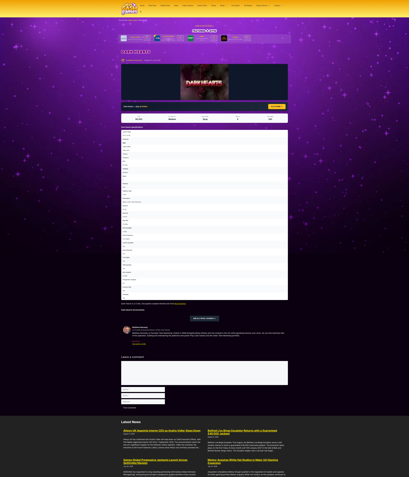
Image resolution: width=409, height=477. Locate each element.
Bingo (222, 5)
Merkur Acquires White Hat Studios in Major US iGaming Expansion (243, 461)
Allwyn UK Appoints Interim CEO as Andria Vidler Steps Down (161, 430)
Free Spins (236, 5)
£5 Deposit (248, 5)
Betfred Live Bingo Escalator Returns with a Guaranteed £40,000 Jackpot (242, 432)
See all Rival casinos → (204, 318)
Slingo (213, 5)
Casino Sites (202, 5)
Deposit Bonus (262, 5)
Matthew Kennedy (135, 60)
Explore (277, 5)
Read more (136, 341)
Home (142, 5)
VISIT (146, 37)
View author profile (139, 344)
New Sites (152, 5)
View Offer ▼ (146, 40)
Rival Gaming (180, 304)
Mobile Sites (165, 5)
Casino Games (187, 5)
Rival (205, 119)
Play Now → (277, 106)
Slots (176, 5)
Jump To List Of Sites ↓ (204, 26)
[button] (141, 12)
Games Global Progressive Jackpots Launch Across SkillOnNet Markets (155, 461)
